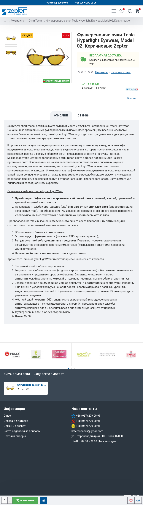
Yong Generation (59, 365)
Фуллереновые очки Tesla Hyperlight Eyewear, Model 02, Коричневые (32, 384)
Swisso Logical (131, 365)
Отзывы (83, 115)
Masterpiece (107, 365)
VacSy (83, 365)
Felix (12, 365)
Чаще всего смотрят (49, 374)
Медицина (17, 20)
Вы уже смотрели (17, 374)
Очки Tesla (35, 20)
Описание (61, 115)
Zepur (36, 365)
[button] (24, 57)
